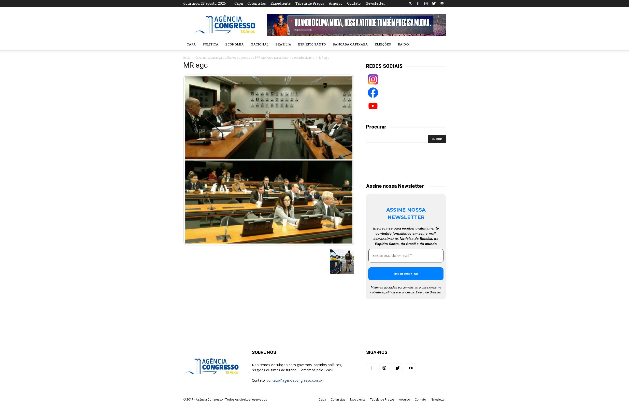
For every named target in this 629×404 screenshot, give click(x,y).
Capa (238, 3)
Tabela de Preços (309, 3)
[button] (410, 3)
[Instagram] (425, 3)
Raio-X (404, 44)
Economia (234, 44)
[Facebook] (417, 3)
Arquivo (336, 3)
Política (210, 44)
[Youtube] (442, 3)
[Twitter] (434, 3)
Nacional (260, 44)
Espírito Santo (312, 44)
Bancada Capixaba (350, 44)
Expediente (281, 3)
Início (187, 58)
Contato (354, 3)
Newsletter (375, 3)
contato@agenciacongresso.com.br (295, 380)
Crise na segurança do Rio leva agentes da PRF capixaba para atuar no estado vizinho (254, 58)
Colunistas (256, 3)
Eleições (383, 44)
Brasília (283, 44)
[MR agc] (268, 244)
